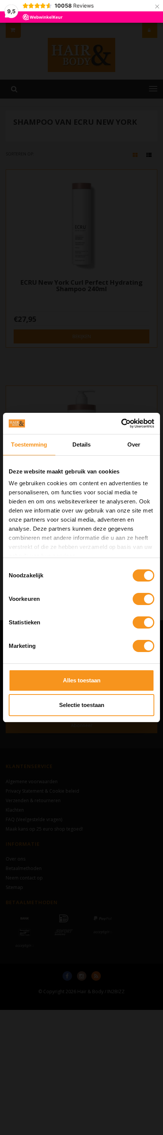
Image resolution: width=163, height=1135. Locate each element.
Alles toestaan (81, 680)
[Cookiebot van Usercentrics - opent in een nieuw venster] (121, 423)
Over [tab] (133, 444)
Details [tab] (81, 444)
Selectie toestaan (81, 705)
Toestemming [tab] (29, 444)
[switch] (143, 599)
